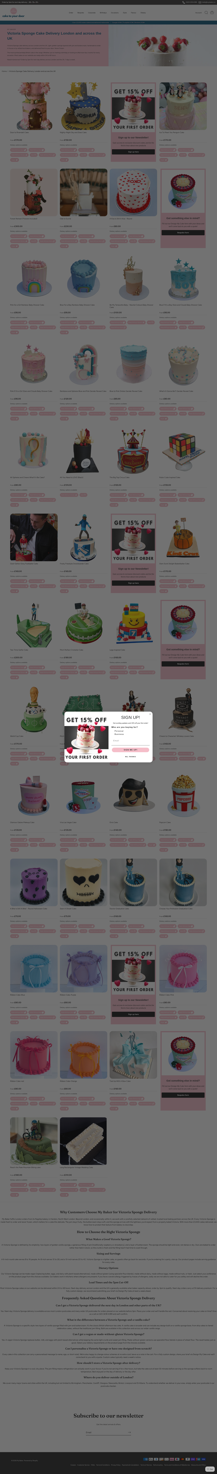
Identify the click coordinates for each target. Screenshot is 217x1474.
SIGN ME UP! (130, 750)
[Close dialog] (150, 714)
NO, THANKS (130, 757)
